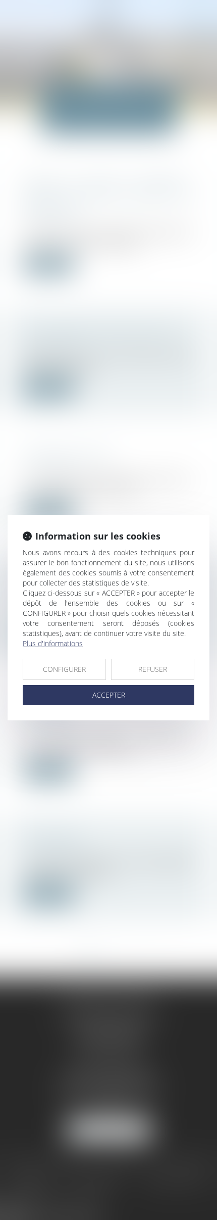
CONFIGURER (64, 669)
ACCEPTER (108, 695)
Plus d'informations (53, 643)
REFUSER (152, 669)
